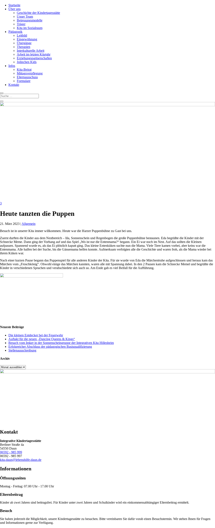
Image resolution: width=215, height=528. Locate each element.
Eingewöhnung (27, 39)
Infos (11, 66)
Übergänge (24, 43)
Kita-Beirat (24, 69)
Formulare (23, 81)
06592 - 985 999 (11, 452)
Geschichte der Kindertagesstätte (38, 13)
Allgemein (28, 224)
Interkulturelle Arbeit (30, 50)
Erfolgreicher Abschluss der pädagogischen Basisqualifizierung (50, 346)
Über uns (14, 9)
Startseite (14, 5)
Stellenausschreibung (22, 350)
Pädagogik (15, 31)
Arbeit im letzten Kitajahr (33, 54)
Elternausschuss (27, 77)
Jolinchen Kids (27, 62)
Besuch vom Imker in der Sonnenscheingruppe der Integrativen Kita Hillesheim (61, 343)
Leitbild (22, 35)
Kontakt (13, 84)
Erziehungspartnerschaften (34, 58)
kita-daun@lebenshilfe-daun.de (20, 460)
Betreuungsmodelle (29, 20)
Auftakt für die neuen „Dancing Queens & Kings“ (41, 339)
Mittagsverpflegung (30, 73)
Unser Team (25, 16)
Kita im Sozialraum (29, 28)
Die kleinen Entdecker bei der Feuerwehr (35, 335)
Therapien (23, 47)
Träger (21, 24)
